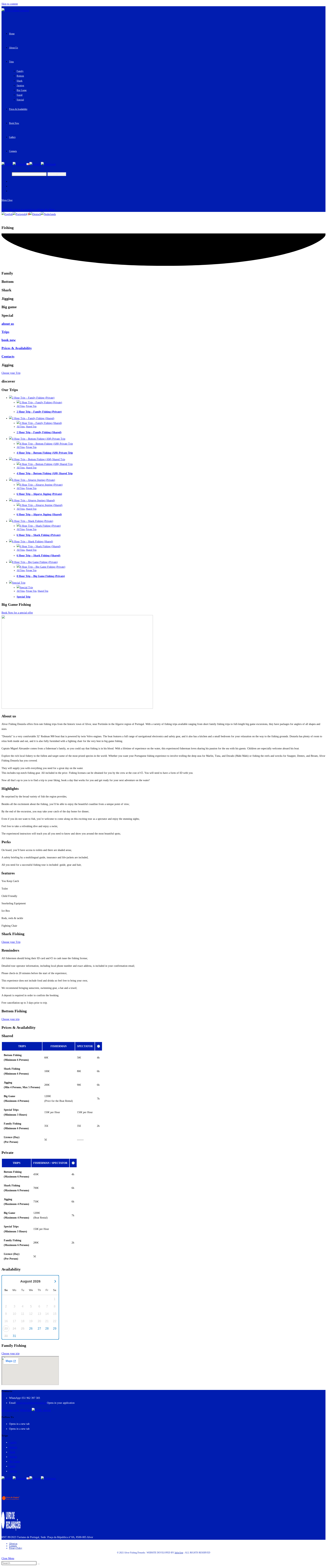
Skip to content (10, 3)
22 (54, 1321)
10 (14, 1313)
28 (47, 1328)
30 (6, 1336)
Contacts (8, 356)
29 (54, 1328)
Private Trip (31, 406)
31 (14, 1336)
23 (6, 1328)
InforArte (179, 1552)
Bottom (13, 1447)
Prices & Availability (17, 348)
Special (13, 1471)
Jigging (13, 1456)
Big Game (14, 1461)
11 (22, 1313)
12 (31, 1313)
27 (39, 1328)
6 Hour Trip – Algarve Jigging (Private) (39, 494)
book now (9, 340)
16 (6, 1321)
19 (31, 1321)
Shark (12, 1452)
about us (8, 324)
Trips (5, 332)
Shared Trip (31, 426)
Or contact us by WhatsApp (16, 1410)
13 (39, 1313)
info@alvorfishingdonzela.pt (31, 1402)
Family (13, 1442)
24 (14, 1328)
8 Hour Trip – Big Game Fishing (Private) (41, 576)
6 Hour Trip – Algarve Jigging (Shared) (39, 514)
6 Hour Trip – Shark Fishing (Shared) (38, 555)
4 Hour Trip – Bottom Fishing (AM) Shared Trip (45, 473)
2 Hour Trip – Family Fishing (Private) (39, 411)
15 (54, 1313)
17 (14, 1321)
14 (47, 1313)
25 (22, 1328)
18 (22, 1321)
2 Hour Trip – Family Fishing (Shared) (39, 432)
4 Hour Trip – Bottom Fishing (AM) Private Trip (45, 452)
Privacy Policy (15, 1548)
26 (31, 1328)
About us (13, 1543)
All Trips (21, 406)
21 (47, 1321)
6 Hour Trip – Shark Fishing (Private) (39, 535)
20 (39, 1321)
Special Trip (23, 596)
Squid (12, 1466)
